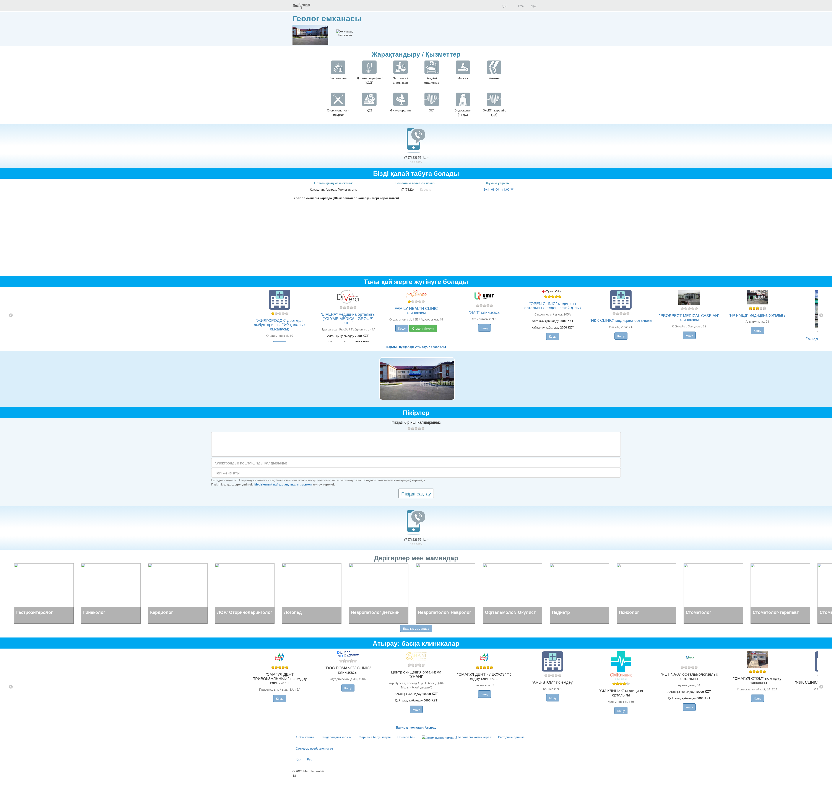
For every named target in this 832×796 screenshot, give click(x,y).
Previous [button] (11, 315)
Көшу (402, 328)
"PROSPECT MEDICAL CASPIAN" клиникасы (689, 317)
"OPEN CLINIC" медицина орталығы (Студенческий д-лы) (552, 306)
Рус (309, 759)
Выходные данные (511, 737)
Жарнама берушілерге (375, 737)
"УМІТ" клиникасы (484, 312)
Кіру (533, 5)
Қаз (298, 759)
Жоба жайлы (305, 737)
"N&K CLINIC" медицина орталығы (621, 320)
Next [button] (821, 315)
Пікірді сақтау (416, 493)
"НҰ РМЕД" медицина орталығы (757, 315)
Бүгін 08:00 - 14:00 (496, 189)
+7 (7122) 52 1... (416, 159)
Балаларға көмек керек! (474, 737)
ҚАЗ (504, 5)
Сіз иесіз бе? (406, 737)
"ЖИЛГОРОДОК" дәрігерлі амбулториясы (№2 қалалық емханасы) (279, 324)
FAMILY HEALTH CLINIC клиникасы (416, 310)
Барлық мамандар (416, 628)
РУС (520, 5)
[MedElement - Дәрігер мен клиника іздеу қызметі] (301, 5)
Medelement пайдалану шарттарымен (283, 484)
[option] (416, 315)
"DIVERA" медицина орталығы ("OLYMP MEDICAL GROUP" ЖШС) (347, 318)
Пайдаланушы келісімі (336, 737)
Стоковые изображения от (314, 748)
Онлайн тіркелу (423, 328)
